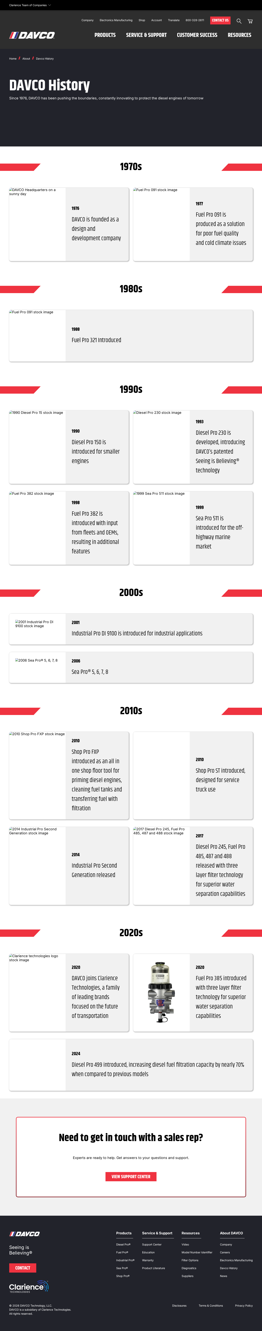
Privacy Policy (244, 1305)
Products (105, 35)
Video (185, 1244)
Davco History (45, 58)
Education (148, 1252)
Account (156, 20)
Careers (225, 1252)
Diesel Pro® (123, 1244)
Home (12, 58)
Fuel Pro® (122, 1252)
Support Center (151, 1244)
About (26, 58)
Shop (142, 20)
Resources (239, 35)
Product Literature (153, 1268)
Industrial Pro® (125, 1260)
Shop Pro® (122, 1276)
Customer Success (197, 35)
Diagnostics (189, 1268)
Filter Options (190, 1260)
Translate (174, 20)
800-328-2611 (195, 20)
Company (88, 20)
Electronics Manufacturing (116, 20)
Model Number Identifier (197, 1252)
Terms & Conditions (211, 1305)
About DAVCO (231, 1233)
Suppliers (187, 1276)
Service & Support (146, 35)
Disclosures (179, 1305)
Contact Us (220, 20)
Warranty (148, 1260)
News (223, 1276)
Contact (22, 1268)
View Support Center (131, 1177)
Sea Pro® (122, 1268)
